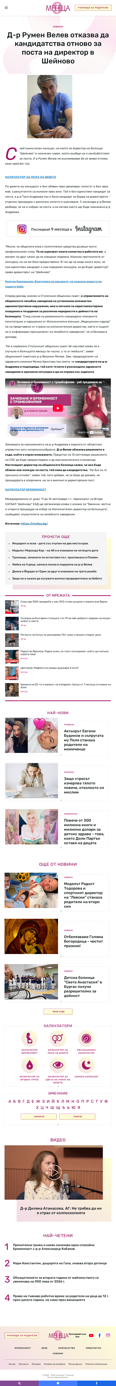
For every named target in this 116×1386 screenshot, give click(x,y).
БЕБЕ (45, 1348)
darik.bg (24, 658)
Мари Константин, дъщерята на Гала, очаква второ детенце (60, 1263)
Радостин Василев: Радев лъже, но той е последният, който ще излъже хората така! (65, 653)
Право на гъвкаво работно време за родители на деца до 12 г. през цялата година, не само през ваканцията (61, 1298)
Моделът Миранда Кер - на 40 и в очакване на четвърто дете (55, 550)
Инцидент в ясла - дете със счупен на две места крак (50, 543)
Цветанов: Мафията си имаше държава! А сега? (50, 667)
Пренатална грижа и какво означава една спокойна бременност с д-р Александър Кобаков (53, 1247)
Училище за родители (93, 7)
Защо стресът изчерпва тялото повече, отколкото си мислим (84, 785)
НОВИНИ (58, 1353)
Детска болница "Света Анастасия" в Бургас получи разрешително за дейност (83, 986)
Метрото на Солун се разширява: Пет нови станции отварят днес (61, 634)
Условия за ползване (54, 1364)
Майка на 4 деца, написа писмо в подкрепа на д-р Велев (52, 564)
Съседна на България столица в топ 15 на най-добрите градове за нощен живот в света (65, 620)
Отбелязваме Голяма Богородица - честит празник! (83, 941)
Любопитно (70, 814)
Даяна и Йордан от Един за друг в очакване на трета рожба (54, 571)
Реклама (36, 1364)
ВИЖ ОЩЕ (59, 1011)
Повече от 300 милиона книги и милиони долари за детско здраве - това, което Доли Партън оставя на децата (84, 831)
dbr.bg (23, 606)
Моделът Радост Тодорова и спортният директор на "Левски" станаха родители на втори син (83, 895)
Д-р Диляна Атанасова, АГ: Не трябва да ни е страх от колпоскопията (61, 1210)
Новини (68, 877)
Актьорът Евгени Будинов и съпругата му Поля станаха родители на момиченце (83, 740)
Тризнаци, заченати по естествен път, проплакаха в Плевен (55, 557)
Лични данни (75, 1364)
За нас (12, 1364)
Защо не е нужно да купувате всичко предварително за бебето (57, 578)
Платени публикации (96, 1364)
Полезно (69, 772)
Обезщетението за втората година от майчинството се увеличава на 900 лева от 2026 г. (56, 1279)
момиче (39, 1116)
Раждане (69, 725)
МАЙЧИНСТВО (66, 1348)
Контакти (24, 1364)
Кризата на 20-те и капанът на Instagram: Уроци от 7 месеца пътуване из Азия (66, 686)
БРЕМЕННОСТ (23, 1348)
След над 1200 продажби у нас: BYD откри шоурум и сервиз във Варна (64, 601)
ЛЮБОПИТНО (93, 1348)
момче (78, 1116)
